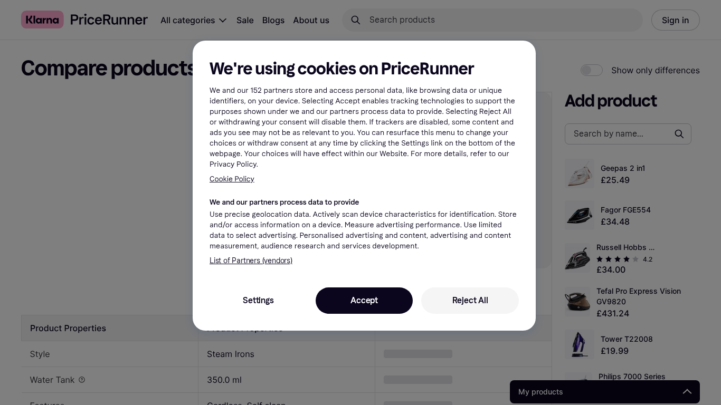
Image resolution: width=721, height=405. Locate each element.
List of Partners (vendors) (251, 260)
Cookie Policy (232, 179)
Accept (364, 300)
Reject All (470, 300)
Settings (258, 300)
